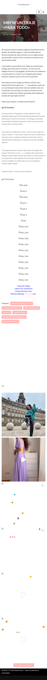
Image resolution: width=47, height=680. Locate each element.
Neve (12, 678)
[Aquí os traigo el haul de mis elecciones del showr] (23, 639)
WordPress (33, 678)
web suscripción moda (10, 321)
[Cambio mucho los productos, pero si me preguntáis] (23, 594)
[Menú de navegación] (39, 12)
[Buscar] (43, 12)
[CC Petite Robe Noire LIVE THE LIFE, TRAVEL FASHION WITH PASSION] (23, 5)
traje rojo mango (19, 312)
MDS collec (30, 294)
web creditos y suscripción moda (14, 317)
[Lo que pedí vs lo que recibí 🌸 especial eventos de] (23, 460)
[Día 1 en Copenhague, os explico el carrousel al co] (23, 505)
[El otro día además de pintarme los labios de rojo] (23, 549)
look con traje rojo (31, 308)
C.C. (7, 34)
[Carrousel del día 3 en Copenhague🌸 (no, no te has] (23, 415)
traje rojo (6, 312)
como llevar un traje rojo (12, 308)
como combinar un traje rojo (21, 303)
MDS (25, 85)
